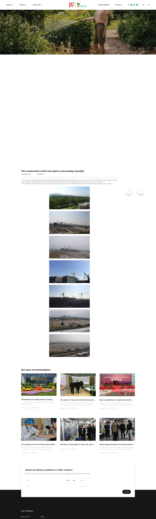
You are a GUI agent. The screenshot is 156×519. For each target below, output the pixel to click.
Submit (127, 491)
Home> (23, 162)
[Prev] (129, 191)
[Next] (141, 191)
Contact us (118, 5)
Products (23, 5)
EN (149, 5)
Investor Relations (103, 5)
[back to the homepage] (78, 5)
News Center (37, 5)
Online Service (149, 509)
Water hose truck (25, 516)
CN (143, 5)
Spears (42, 516)
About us (9, 5)
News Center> (30, 162)
